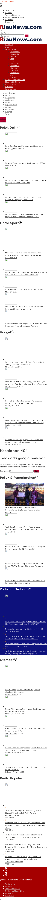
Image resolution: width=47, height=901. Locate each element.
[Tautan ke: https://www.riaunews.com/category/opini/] (18, 127)
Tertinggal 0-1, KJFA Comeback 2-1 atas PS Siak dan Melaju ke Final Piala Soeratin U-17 (25, 637)
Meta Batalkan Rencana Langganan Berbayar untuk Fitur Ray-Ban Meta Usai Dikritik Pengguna (26, 382)
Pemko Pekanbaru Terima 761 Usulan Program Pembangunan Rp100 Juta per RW (25, 547)
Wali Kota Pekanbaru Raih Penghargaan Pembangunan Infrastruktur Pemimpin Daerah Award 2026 (25, 529)
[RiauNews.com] (21, 28)
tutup (3, 118)
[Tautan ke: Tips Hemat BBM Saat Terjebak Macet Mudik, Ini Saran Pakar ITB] (11, 764)
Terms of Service (12, 888)
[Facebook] (6, 868)
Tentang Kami (11, 884)
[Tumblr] (6, 873)
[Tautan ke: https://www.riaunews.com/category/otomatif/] (15, 660)
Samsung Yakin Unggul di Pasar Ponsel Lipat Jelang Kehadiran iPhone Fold (24, 363)
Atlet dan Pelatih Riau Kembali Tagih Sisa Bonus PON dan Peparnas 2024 (26, 645)
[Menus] (1, 3)
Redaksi (8, 886)
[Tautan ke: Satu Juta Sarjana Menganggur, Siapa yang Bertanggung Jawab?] (11, 143)
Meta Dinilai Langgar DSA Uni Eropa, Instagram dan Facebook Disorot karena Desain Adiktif (25, 421)
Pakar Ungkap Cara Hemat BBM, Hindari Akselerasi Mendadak (22, 690)
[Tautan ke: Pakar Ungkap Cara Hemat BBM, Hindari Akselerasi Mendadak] (24, 687)
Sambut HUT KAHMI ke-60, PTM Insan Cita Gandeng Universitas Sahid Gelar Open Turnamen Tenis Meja (23, 859)
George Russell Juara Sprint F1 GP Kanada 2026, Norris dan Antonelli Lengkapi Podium (26, 324)
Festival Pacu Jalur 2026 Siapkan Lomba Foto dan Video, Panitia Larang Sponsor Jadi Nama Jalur (25, 825)
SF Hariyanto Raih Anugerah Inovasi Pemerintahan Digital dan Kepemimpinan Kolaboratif (23, 509)
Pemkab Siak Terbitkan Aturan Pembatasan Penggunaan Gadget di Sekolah (24, 402)
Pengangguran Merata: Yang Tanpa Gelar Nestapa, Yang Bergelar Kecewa (23, 198)
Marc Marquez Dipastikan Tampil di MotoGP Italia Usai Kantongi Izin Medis (24, 307)
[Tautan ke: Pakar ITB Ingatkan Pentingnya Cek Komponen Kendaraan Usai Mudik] (11, 706)
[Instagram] (6, 875)
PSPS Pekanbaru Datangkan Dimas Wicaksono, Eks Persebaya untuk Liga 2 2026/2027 (25, 622)
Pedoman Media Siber (14, 891)
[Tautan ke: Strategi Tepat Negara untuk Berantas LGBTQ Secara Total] (11, 160)
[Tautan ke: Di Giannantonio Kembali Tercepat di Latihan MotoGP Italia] (11, 287)
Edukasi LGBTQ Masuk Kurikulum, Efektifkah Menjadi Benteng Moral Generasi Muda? (24, 215)
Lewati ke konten (7, 1)
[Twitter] (6, 870)
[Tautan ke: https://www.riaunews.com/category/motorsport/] (20, 223)
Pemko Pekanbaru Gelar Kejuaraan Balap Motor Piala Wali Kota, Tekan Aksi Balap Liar (26, 273)
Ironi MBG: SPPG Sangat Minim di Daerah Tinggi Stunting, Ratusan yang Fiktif (25, 181)
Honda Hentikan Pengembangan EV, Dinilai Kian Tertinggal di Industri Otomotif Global (26, 749)
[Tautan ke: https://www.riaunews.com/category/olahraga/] (29, 589)
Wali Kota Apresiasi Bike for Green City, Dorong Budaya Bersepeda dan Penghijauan (25, 652)
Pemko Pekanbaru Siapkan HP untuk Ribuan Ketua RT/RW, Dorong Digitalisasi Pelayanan (24, 564)
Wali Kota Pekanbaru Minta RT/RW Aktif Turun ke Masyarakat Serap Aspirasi (25, 581)
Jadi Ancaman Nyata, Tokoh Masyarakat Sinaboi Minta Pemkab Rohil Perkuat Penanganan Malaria (23, 813)
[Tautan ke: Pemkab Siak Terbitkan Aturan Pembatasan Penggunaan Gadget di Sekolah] (11, 398)
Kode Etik (9, 893)
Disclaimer (9, 895)
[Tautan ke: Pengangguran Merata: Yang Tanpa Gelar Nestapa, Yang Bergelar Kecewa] (11, 194)
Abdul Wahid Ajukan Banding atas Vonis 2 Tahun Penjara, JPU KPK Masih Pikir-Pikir (23, 836)
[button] (26, 36)
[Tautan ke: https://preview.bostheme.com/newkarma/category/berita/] (12, 332)
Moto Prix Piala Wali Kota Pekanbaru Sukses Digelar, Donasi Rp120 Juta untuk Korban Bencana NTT (24, 255)
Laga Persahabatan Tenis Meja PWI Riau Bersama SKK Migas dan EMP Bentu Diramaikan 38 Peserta (26, 847)
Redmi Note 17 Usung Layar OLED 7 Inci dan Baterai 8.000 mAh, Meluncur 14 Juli (24, 440)
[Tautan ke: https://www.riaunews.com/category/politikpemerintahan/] (36, 477)
